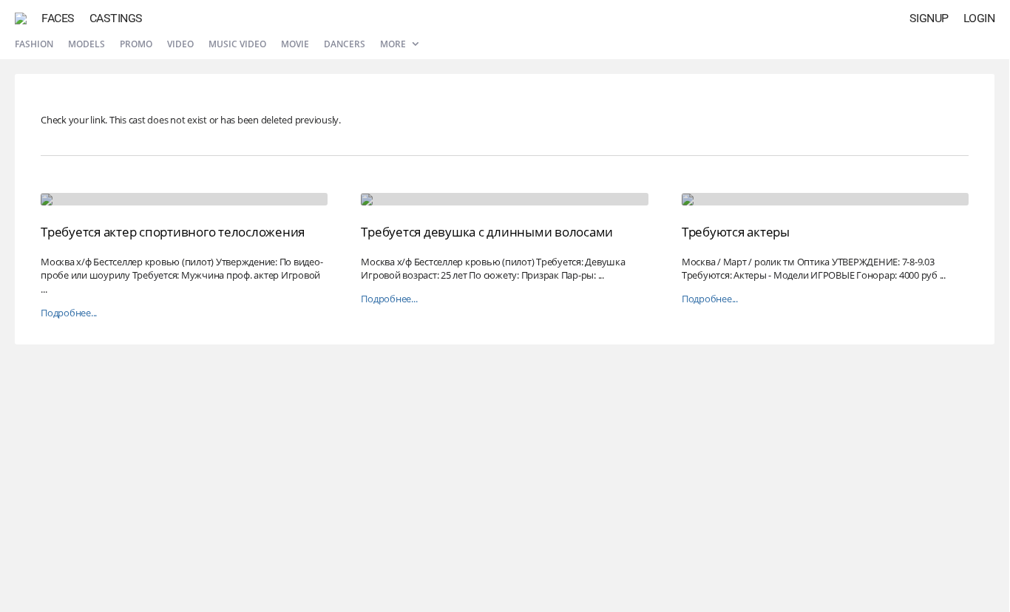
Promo (136, 44)
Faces (58, 18)
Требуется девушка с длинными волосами (487, 231)
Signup (929, 18)
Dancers (344, 44)
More (394, 44)
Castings (116, 18)
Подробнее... (69, 313)
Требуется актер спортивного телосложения (173, 231)
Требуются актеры (736, 231)
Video (180, 44)
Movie (295, 44)
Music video (237, 44)
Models (86, 44)
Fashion (34, 44)
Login (979, 18)
